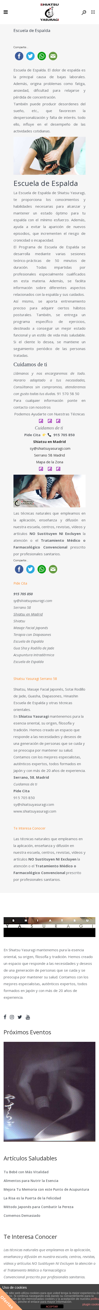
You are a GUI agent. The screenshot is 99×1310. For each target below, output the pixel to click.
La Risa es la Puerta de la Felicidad (32, 1198)
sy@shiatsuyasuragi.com (50, 448)
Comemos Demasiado (22, 1215)
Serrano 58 (22, 607)
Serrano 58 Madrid (49, 455)
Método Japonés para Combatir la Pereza (39, 1206)
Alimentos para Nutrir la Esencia (31, 1180)
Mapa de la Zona (49, 461)
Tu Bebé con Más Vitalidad (26, 1172)
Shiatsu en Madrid (49, 441)
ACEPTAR (52, 1306)
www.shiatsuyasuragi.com (34, 811)
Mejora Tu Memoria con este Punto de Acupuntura (46, 1189)
